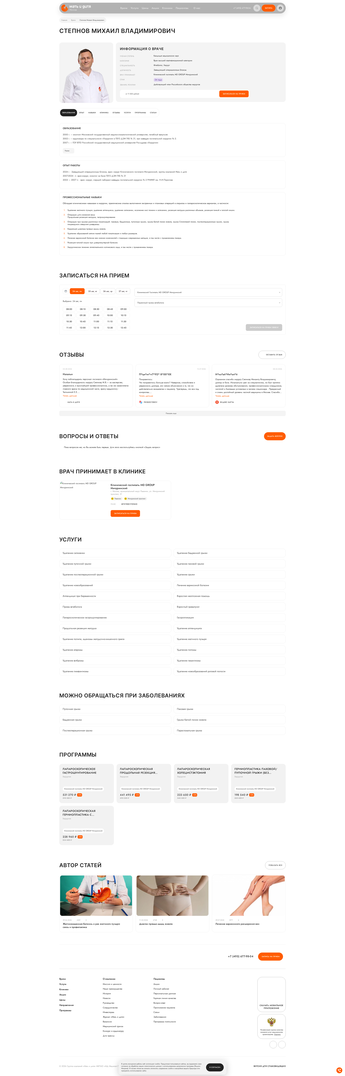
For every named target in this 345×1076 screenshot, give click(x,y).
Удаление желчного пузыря (191, 639)
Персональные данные (164, 993)
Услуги (135, 8)
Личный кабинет (161, 988)
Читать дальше (70, 395)
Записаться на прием (234, 94)
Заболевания (159, 1016)
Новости (107, 998)
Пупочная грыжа (71, 709)
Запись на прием (271, 956)
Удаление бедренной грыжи (192, 553)
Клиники (167, 8)
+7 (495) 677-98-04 (242, 8)
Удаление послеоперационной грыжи (83, 574)
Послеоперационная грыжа (77, 730)
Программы (140, 112)
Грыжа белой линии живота (191, 720)
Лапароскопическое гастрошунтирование (85, 617)
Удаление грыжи (186, 574)
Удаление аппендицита (189, 628)
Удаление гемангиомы (189, 660)
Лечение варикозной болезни (193, 585)
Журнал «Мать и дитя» (113, 1016)
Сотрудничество (110, 1007)
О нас (197, 8)
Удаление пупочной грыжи (77, 564)
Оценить (277, 1034)
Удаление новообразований (78, 585)
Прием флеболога (72, 607)
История (107, 993)
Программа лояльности (164, 1021)
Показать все (275, 865)
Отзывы (116, 112)
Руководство (108, 1002)
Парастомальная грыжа (189, 730)
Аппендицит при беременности (79, 596)
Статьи (153, 112)
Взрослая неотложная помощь (193, 596)
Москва (73, 9)
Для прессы (108, 1035)
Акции (155, 8)
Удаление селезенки (74, 553)
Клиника (104, 112)
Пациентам (182, 8)
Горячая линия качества (164, 998)
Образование (68, 112)
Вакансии (107, 1021)
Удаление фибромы (73, 660)
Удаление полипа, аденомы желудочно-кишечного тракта (93, 639)
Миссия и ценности (112, 984)
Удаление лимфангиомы (76, 671)
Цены (145, 8)
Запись (268, 8)
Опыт (81, 112)
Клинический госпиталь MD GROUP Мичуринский (133, 486)
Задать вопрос (275, 436)
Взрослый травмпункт (188, 607)
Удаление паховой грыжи (190, 564)
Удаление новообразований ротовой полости (201, 671)
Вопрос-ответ (159, 1002)
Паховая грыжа (185, 709)
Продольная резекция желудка (79, 628)
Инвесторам (108, 1012)
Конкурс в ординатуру (113, 1031)
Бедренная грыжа (72, 720)
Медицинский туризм (113, 1026)
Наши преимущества (112, 988)
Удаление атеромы (73, 650)
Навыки (92, 112)
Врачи (123, 8)
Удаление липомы (186, 650)
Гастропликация (185, 617)
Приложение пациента (164, 1007)
